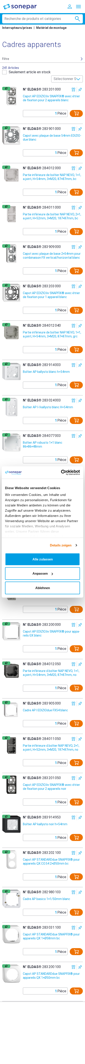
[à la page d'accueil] (22, 6)
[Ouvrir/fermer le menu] (78, 6)
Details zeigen (60, 545)
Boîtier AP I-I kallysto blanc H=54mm (48, 407)
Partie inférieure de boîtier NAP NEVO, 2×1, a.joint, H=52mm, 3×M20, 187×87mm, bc (52, 216)
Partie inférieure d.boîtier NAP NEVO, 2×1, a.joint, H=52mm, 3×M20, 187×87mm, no (51, 747)
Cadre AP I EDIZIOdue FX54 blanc (45, 710)
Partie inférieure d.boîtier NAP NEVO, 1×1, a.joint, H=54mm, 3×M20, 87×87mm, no (51, 673)
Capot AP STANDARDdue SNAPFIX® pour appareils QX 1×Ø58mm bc (51, 936)
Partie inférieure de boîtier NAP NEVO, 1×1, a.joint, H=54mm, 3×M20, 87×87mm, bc (52, 177)
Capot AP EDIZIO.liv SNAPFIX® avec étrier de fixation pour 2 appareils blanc (51, 98)
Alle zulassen (42, 559)
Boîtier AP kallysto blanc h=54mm (46, 371)
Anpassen (40, 573)
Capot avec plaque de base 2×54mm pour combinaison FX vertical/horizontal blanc (52, 255)
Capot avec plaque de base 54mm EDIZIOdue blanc (52, 137)
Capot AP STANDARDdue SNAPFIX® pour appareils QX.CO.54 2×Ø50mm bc (51, 861)
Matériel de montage (51, 28)
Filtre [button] (5, 59)
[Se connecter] (69, 6)
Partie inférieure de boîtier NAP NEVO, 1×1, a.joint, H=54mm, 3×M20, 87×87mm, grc (52, 334)
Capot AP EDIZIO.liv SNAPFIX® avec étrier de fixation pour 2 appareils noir (51, 786)
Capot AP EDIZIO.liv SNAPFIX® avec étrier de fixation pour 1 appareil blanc (51, 295)
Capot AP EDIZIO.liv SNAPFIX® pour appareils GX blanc (51, 633)
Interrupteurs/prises (17, 28)
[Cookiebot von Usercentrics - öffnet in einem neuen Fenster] (61, 472)
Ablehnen (42, 588)
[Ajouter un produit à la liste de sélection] (80, 89)
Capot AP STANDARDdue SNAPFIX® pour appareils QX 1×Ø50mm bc (51, 975)
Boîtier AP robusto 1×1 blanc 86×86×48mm (42, 444)
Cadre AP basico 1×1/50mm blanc (46, 899)
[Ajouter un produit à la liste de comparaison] (73, 89)
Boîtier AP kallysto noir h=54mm (45, 824)
